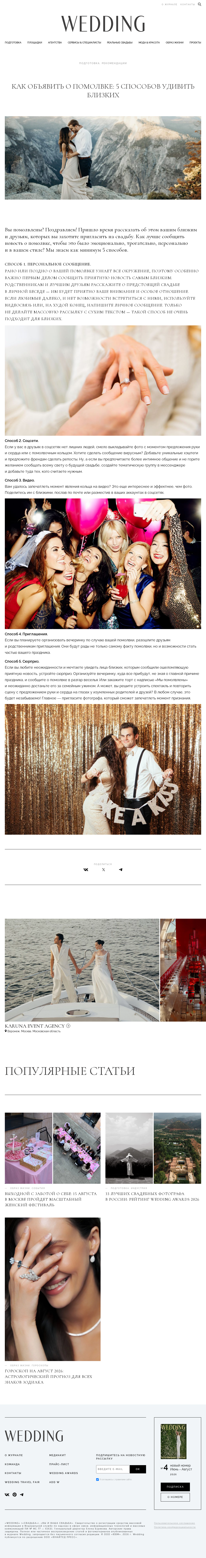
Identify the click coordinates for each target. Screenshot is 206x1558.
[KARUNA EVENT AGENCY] (69, 1028)
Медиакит (57, 1455)
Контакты (187, 4)
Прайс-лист (59, 1464)
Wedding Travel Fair (22, 1482)
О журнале (169, 4)
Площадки (34, 42)
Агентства (55, 42)
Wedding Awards (63, 1473)
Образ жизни (174, 42)
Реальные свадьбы (120, 42)
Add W (54, 1482)
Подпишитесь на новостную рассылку (120, 1457)
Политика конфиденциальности (175, 1527)
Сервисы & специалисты (84, 42)
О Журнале (14, 1455)
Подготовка (13, 42)
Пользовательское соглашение (174, 1523)
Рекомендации (114, 63)
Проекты (195, 42)
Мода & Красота (149, 42)
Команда (12, 1464)
